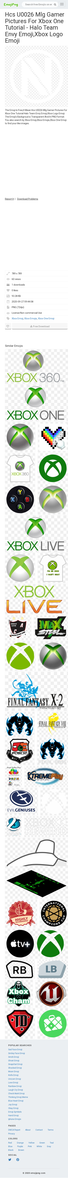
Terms (50, 1130)
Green (42, 1143)
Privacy (11, 1134)
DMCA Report (14, 1130)
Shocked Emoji (15, 1068)
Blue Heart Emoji (15, 1101)
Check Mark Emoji (16, 1093)
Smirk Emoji (13, 1057)
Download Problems (27, 199)
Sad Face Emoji (15, 1049)
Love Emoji (13, 1082)
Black (10, 1150)
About (28, 1130)
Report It (9, 199)
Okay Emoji (13, 1108)
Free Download (41, 326)
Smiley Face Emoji (16, 1053)
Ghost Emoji (13, 1060)
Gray (49, 1146)
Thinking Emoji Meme (18, 1097)
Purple (20, 1146)
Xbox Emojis (30, 318)
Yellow (31, 1143)
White (39, 1146)
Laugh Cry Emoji (15, 1090)
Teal (52, 1143)
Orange (20, 1143)
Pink (30, 1146)
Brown (21, 1150)
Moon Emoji (13, 1071)
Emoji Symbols (15, 1112)
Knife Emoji (13, 1075)
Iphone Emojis (14, 1119)
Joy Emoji (12, 1104)
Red (10, 1143)
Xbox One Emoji (46, 318)
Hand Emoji (13, 1115)
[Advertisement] (34, 161)
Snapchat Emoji (15, 1064)
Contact (39, 1130)
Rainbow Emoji (15, 1086)
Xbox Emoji (17, 318)
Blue (10, 1146)
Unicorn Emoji (14, 1079)
